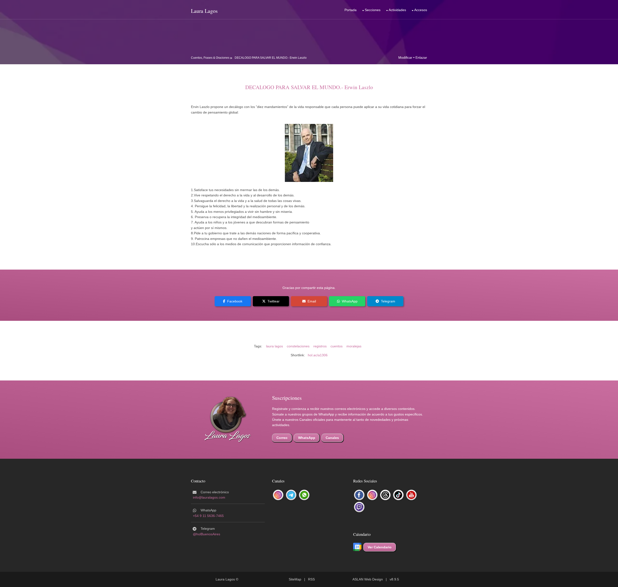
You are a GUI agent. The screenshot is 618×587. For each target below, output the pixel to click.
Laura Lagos (204, 10)
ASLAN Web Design (367, 579)
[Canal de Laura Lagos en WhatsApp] (304, 495)
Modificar (405, 57)
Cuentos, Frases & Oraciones (210, 57)
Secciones (372, 10)
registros (320, 346)
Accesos (420, 10)
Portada (350, 10)
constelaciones (298, 346)
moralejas (353, 346)
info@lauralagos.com (209, 497)
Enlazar (421, 57)
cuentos (336, 346)
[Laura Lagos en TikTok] (398, 495)
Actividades (397, 10)
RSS (311, 579)
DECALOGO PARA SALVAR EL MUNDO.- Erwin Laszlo (271, 57)
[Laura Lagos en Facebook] (359, 495)
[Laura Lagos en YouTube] (411, 495)
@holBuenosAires (206, 534)
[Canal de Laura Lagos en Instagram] (278, 495)
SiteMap (295, 579)
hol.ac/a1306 (318, 355)
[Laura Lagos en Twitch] (359, 507)
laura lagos (274, 346)
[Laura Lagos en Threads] (385, 495)
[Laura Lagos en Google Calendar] (357, 547)
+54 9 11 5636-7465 (208, 516)
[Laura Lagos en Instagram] (372, 495)
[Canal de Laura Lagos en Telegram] (291, 495)
